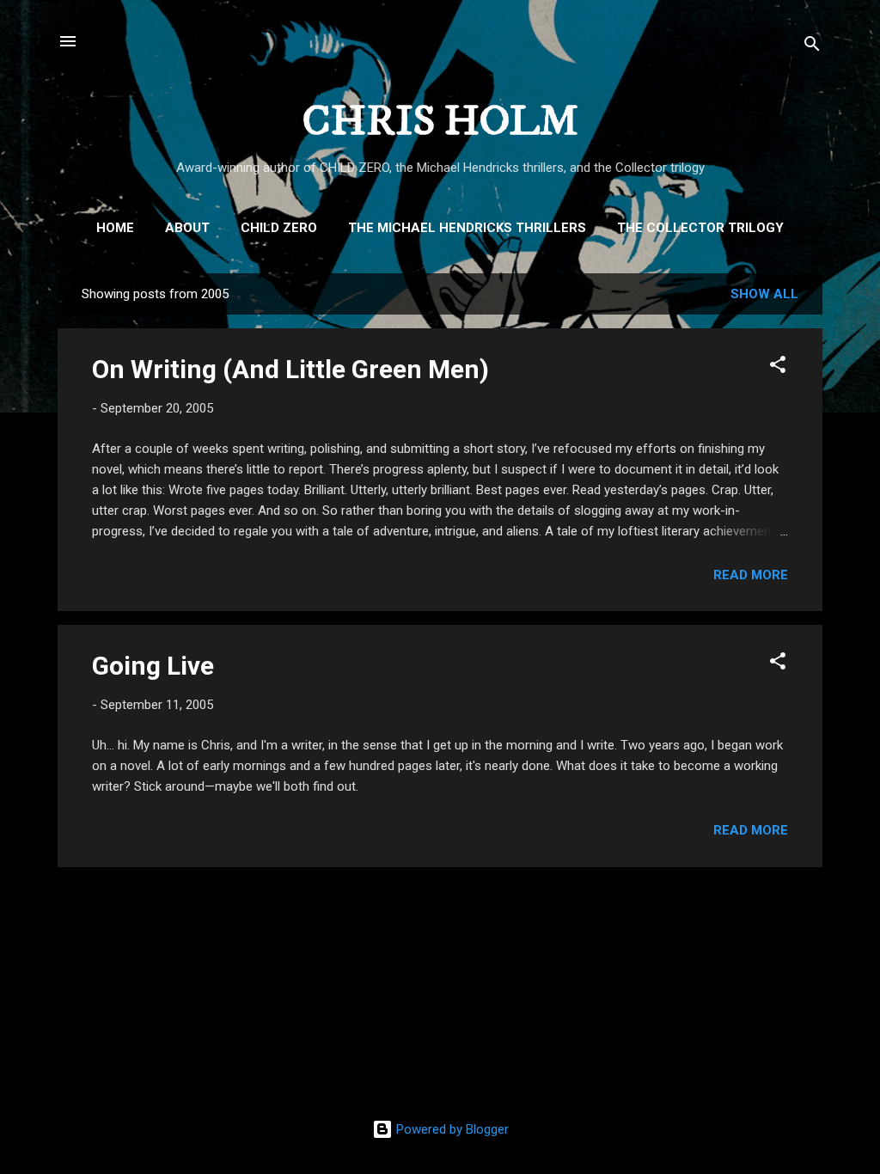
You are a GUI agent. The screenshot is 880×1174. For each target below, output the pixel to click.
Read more (750, 575)
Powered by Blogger (451, 1129)
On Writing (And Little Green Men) (290, 369)
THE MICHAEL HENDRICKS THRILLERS (467, 227)
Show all (764, 294)
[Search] (812, 47)
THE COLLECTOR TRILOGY (700, 227)
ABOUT (187, 227)
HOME (115, 227)
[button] (777, 367)
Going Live (153, 666)
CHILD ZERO (279, 227)
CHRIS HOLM (440, 122)
